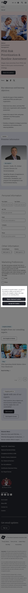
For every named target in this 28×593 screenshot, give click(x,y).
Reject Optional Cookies (14, 299)
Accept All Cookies (14, 303)
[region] (14, 296)
